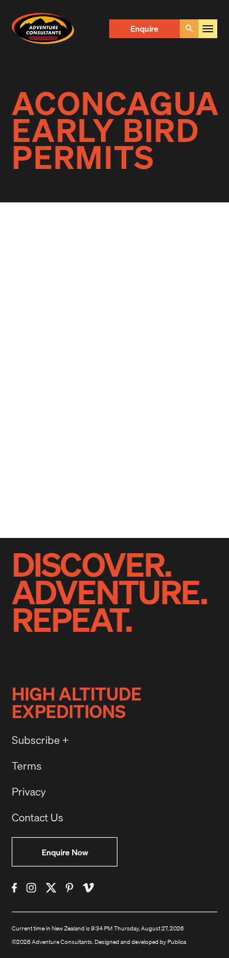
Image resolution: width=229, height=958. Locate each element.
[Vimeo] (88, 888)
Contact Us (37, 817)
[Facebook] (14, 888)
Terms (27, 765)
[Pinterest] (69, 888)
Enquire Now (65, 852)
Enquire (144, 28)
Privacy (29, 791)
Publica (176, 941)
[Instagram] (31, 888)
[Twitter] (51, 888)
